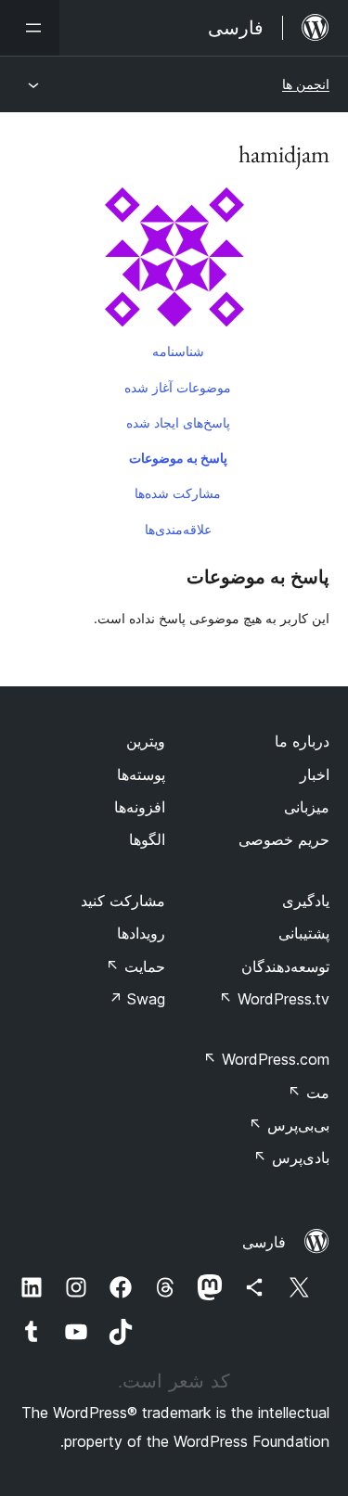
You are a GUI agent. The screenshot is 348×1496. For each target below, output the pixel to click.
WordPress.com (266, 1059)
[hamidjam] (174, 260)
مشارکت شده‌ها (178, 493)
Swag (137, 999)
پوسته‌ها (141, 774)
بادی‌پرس (291, 1157)
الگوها (147, 839)
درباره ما (302, 741)
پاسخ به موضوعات (178, 458)
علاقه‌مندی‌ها (178, 529)
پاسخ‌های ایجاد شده (178, 422)
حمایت (135, 966)
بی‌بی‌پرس (289, 1125)
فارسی (264, 1242)
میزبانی (306, 807)
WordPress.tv (274, 999)
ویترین (145, 741)
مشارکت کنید (123, 900)
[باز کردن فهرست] (29, 28)
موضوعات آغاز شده (177, 387)
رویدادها (141, 933)
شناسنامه (178, 351)
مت (308, 1092)
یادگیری (305, 900)
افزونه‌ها (139, 807)
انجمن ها (305, 84)
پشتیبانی (303, 933)
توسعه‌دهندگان (285, 966)
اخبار (314, 774)
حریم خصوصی (283, 839)
